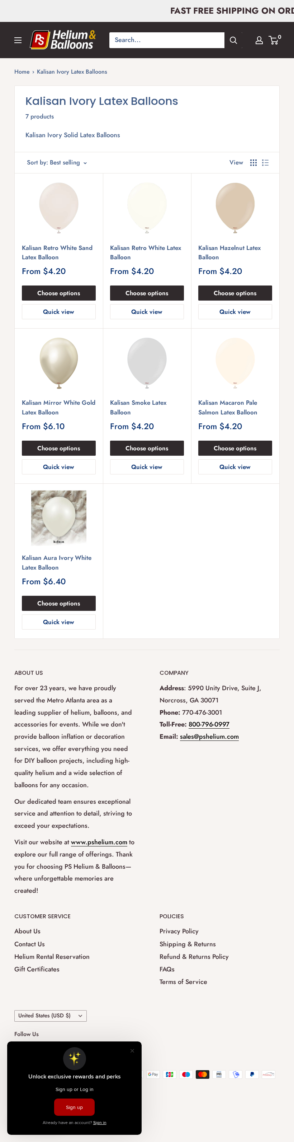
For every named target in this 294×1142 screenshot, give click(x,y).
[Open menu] (18, 40)
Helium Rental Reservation (52, 956)
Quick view (58, 311)
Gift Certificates (37, 969)
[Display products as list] (265, 162)
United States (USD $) (44, 1016)
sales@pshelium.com (209, 736)
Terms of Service (183, 982)
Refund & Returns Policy (194, 956)
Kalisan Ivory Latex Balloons (72, 72)
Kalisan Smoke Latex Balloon (138, 407)
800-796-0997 (209, 724)
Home (22, 72)
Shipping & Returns (188, 944)
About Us (27, 931)
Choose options (58, 293)
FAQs (167, 969)
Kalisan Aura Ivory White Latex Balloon (56, 562)
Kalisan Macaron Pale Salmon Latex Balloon (227, 407)
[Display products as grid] (253, 162)
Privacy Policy (179, 931)
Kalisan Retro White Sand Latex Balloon (57, 252)
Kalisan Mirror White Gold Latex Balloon (58, 407)
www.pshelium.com (99, 842)
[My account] (259, 40)
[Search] (233, 40)
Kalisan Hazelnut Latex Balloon (229, 252)
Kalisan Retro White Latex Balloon (145, 252)
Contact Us (29, 944)
